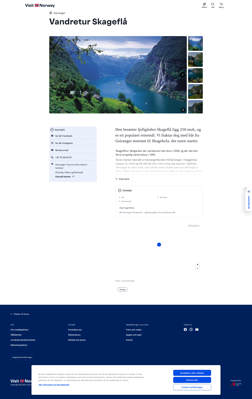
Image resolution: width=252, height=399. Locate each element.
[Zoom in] (198, 264)
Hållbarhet (16, 334)
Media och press (77, 339)
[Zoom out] (198, 268)
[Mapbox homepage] (194, 225)
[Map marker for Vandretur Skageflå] (159, 245)
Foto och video (133, 329)
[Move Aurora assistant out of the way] (245, 188)
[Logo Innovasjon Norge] (236, 384)
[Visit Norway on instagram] (191, 329)
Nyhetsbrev (74, 334)
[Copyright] (183, 109)
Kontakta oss (75, 329)
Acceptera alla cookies (192, 372)
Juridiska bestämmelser (23, 339)
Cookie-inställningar (192, 387)
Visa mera (124, 178)
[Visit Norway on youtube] (196, 329)
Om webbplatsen (19, 329)
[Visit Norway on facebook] (185, 329)
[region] (159, 247)
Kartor (129, 339)
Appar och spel (133, 334)
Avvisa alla (192, 380)
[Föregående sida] (53, 75)
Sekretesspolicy (18, 344)
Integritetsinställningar (22, 357)
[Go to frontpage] (44, 5)
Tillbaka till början (21, 314)
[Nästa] (182, 75)
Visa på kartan (63, 176)
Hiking (122, 289)
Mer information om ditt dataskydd (54, 384)
